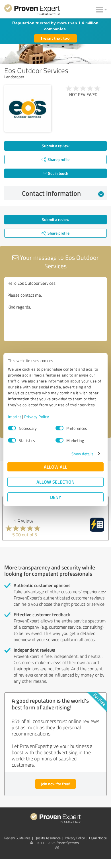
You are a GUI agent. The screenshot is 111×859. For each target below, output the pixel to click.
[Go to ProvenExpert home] (32, 10)
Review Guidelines (17, 837)
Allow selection (55, 482)
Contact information (51, 193)
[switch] (59, 428)
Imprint (14, 416)
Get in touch (57, 173)
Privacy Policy (36, 416)
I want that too (55, 38)
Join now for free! (55, 783)
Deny (55, 497)
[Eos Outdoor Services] (28, 108)
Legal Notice (98, 837)
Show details (82, 453)
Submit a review (55, 145)
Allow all (55, 466)
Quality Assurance (48, 837)
